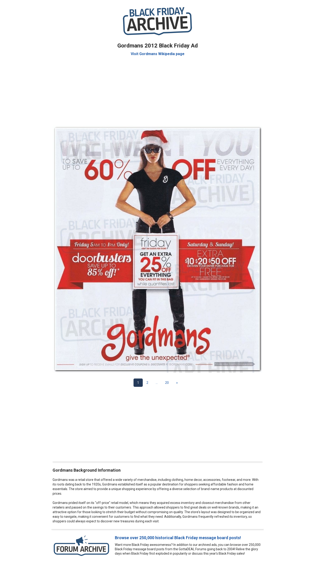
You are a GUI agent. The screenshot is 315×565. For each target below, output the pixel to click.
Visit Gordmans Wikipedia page (157, 54)
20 (167, 383)
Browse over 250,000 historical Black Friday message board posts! (178, 537)
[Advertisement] (157, 88)
